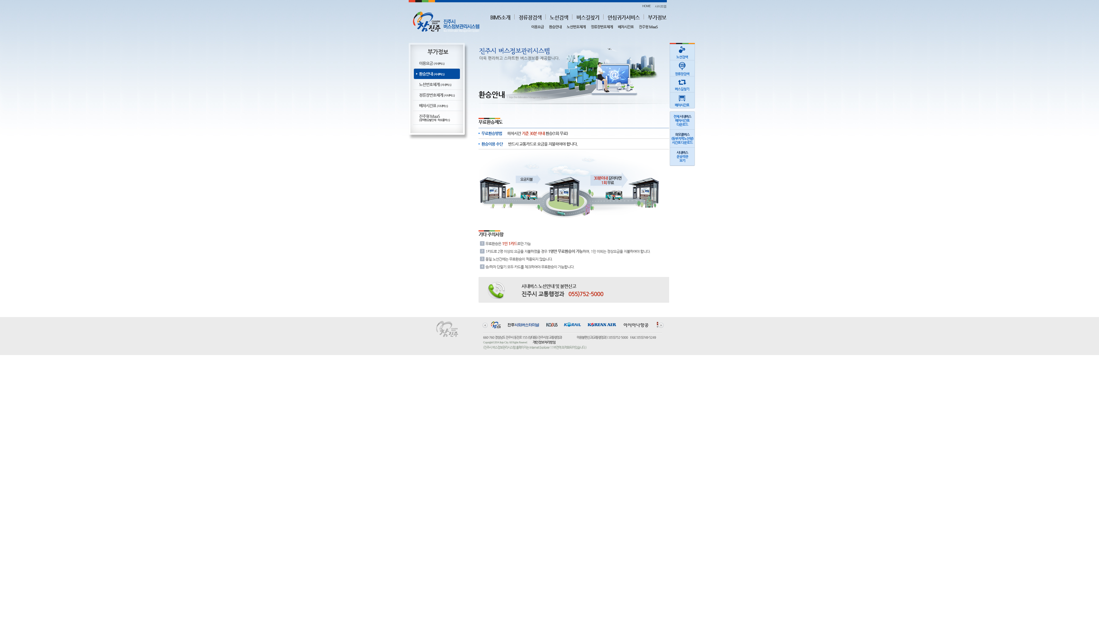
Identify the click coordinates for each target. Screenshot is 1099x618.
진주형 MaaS (648, 27)
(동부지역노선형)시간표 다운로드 (682, 138)
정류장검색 (530, 17)
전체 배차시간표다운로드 (682, 120)
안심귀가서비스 (624, 17)
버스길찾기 (587, 17)
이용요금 (537, 27)
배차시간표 (626, 27)
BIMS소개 (500, 17)
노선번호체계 (576, 27)
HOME (646, 6)
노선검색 (559, 17)
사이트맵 (660, 6)
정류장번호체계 (602, 27)
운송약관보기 (682, 156)
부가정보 (657, 17)
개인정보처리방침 (544, 342)
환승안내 (555, 27)
